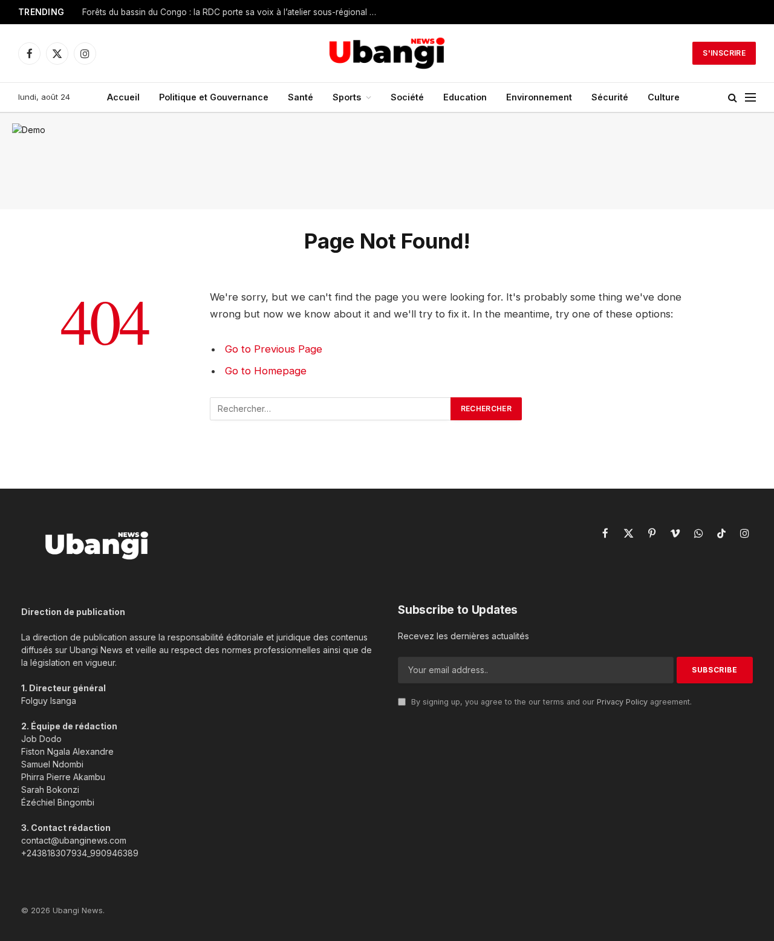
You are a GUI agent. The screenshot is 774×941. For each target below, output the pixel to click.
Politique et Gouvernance (213, 97)
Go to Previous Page (273, 349)
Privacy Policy (622, 701)
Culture (664, 97)
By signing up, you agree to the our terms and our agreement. (550, 701)
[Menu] (750, 97)
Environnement (539, 97)
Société (407, 97)
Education (465, 97)
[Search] (733, 97)
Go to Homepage (266, 371)
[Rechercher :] (331, 408)
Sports (347, 97)
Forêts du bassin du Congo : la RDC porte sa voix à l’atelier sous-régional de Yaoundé (233, 12)
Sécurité (609, 97)
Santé (300, 97)
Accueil (123, 97)
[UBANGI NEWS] (387, 53)
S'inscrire (724, 52)
